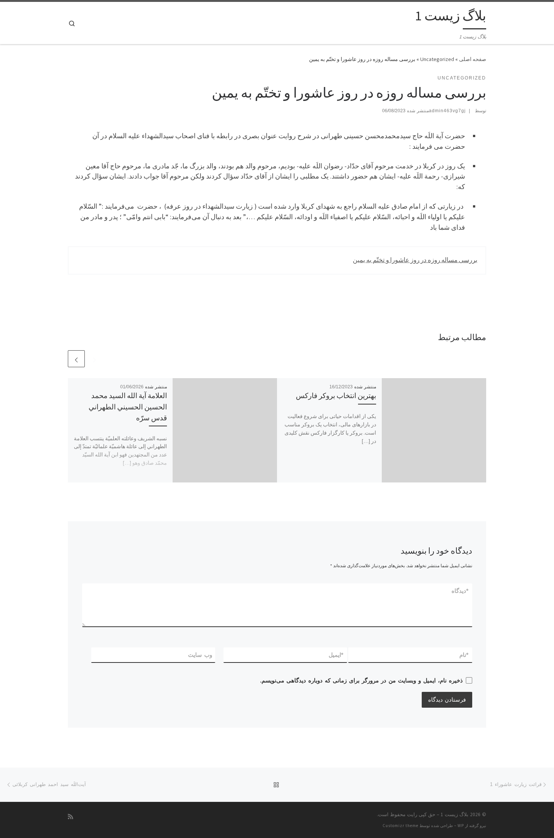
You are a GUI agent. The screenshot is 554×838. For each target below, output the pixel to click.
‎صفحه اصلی (472, 59)
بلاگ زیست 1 (454, 814)
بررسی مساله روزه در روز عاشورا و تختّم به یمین (415, 260)
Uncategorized (437, 59)
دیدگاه (460, 591)
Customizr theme (400, 825)
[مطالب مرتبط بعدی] (76, 358)
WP (461, 825)
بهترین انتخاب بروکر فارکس (336, 395)
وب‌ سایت (200, 655)
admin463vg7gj (447, 110)
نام (464, 655)
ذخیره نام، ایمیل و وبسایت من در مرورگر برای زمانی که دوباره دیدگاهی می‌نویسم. (361, 680)
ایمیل (336, 655)
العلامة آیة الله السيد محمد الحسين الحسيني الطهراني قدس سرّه (128, 406)
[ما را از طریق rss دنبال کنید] (70, 816)
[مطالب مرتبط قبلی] (94, 358)
